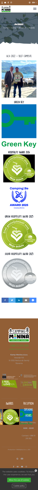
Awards (31, 28)
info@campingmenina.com (19, 349)
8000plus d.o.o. (22, 449)
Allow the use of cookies (19, 480)
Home (6, 28)
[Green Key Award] (19, 126)
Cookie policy (19, 486)
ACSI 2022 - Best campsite (19, 56)
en (33, 3)
